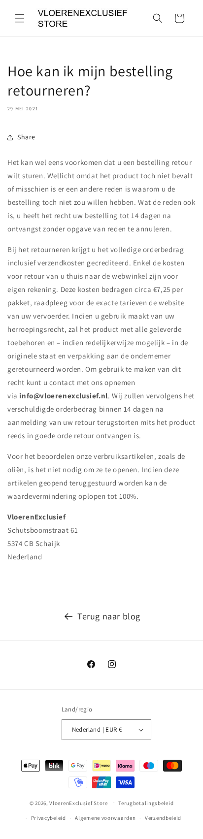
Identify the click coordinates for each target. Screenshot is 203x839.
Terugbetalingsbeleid (145, 803)
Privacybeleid (48, 817)
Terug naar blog (108, 616)
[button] (20, 18)
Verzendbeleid (163, 817)
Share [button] (26, 136)
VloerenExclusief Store (78, 802)
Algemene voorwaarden (105, 817)
